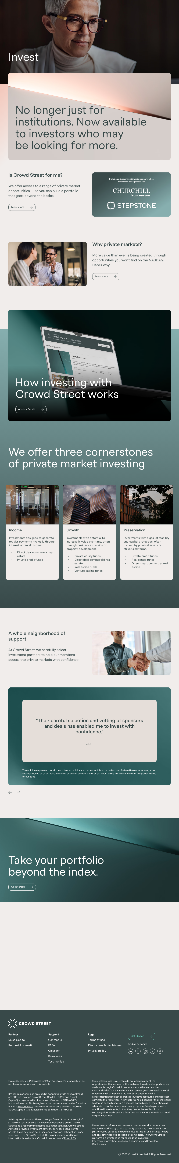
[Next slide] (18, 792)
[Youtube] (152, 1051)
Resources (55, 1056)
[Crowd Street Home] (29, 1023)
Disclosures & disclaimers (105, 1045)
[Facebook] (138, 1051)
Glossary (54, 1050)
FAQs (51, 1045)
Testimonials (56, 1061)
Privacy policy (97, 1050)
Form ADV (70, 1138)
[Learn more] (21, 207)
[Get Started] (22, 887)
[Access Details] (30, 409)
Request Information (21, 1045)
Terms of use (96, 1040)
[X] (160, 1051)
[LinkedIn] (130, 1051)
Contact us (55, 1040)
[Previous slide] (10, 792)
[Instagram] (145, 1051)
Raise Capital (17, 1040)
